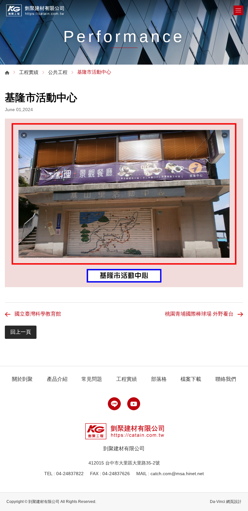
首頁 (7, 72)
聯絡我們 (225, 379)
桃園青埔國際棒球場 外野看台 (199, 314)
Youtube (133, 403)
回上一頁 (20, 332)
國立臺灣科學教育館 (38, 314)
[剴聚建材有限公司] (35, 10)
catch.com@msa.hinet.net (177, 473)
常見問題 (91, 379)
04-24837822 (70, 473)
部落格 (159, 379)
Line (114, 403)
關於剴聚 (22, 379)
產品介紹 (57, 379)
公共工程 (57, 72)
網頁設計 (234, 501)
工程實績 (28, 72)
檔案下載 (191, 379)
